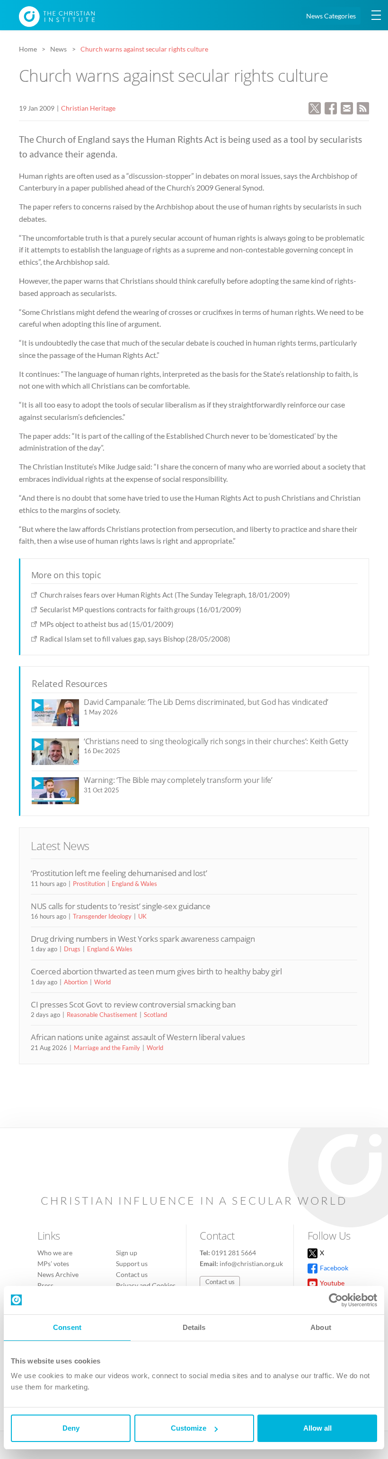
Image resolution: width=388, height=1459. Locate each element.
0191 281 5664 (234, 1253)
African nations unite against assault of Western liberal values (138, 1037)
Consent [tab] (67, 1327)
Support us (132, 1263)
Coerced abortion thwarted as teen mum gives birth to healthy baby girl (156, 971)
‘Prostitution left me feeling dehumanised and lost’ (119, 873)
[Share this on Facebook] (331, 107)
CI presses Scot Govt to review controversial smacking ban (133, 1004)
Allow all (317, 1428)
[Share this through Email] (347, 107)
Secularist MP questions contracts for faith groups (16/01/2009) (140, 609)
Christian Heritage (88, 108)
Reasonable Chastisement (102, 1014)
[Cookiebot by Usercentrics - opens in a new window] (335, 1300)
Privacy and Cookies (146, 1285)
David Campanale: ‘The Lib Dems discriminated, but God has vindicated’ (206, 702)
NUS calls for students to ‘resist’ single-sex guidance (120, 906)
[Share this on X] (315, 107)
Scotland (155, 1014)
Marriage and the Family (107, 1047)
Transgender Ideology (102, 916)
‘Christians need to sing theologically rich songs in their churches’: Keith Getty (216, 741)
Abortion (76, 982)
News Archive (58, 1274)
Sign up (126, 1253)
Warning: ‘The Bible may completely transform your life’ (178, 780)
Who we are (54, 1253)
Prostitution (89, 883)
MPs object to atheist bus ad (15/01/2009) (107, 624)
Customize (188, 1428)
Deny (70, 1428)
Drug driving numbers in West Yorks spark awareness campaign (143, 938)
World (102, 982)
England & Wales (134, 883)
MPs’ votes (53, 1263)
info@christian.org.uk (251, 1263)
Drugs (72, 949)
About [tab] (320, 1327)
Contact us (132, 1274)
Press (45, 1285)
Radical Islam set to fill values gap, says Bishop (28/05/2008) (135, 638)
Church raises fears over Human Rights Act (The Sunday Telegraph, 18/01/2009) (165, 595)
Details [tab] (194, 1327)
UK (142, 916)
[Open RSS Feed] (363, 107)
